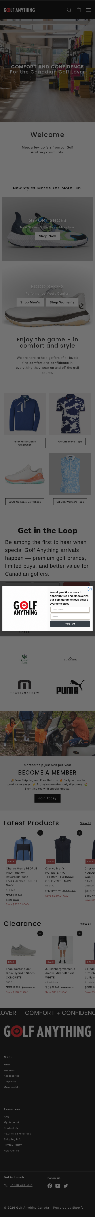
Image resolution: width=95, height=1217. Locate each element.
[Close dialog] (90, 589)
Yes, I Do (70, 623)
